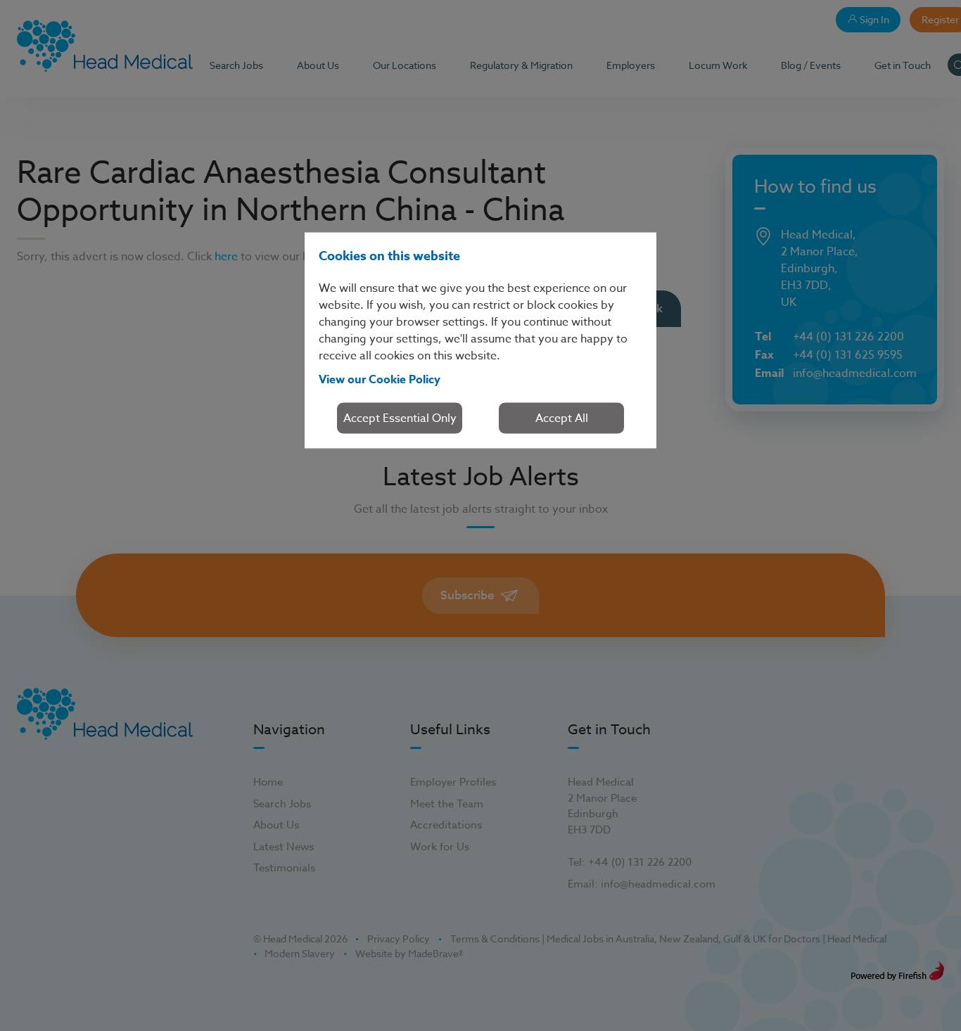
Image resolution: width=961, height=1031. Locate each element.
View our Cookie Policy (379, 379)
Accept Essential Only (400, 417)
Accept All (561, 417)
